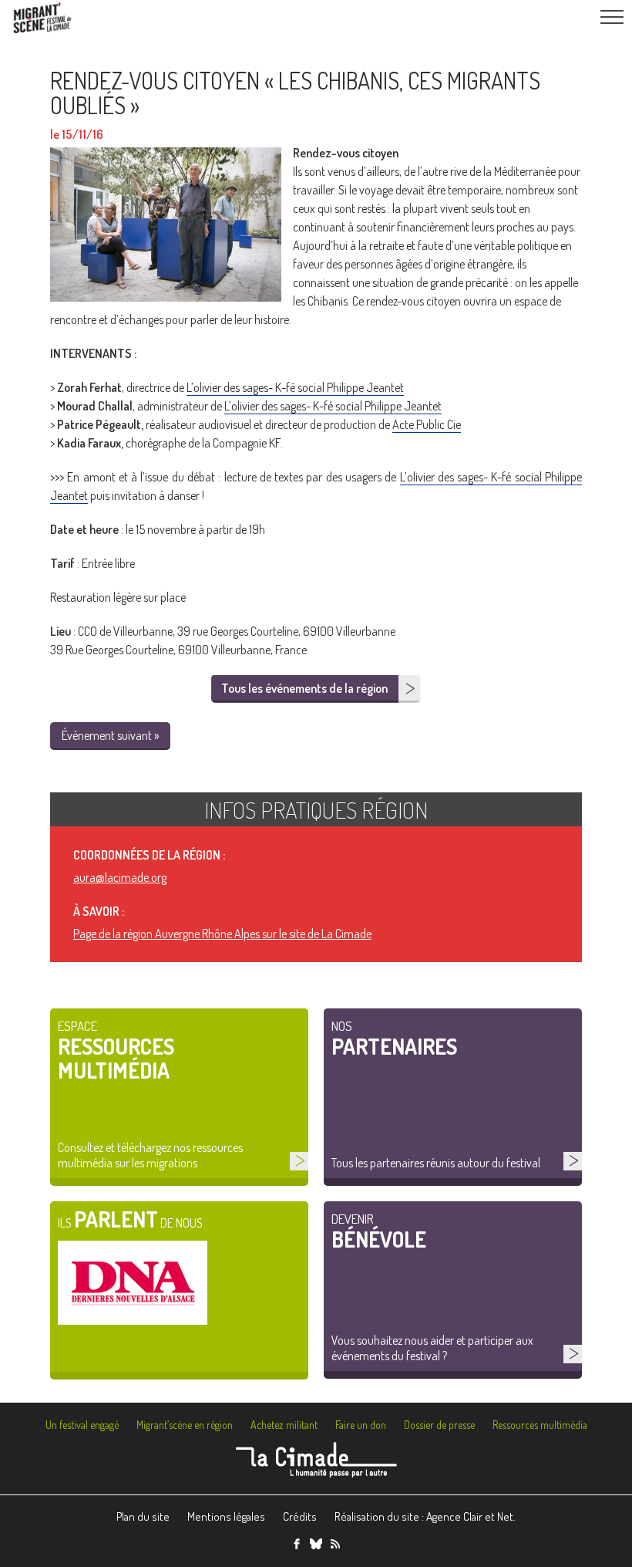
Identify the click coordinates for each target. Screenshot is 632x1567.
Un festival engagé (82, 1424)
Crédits (300, 1516)
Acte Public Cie (426, 424)
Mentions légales (226, 1516)
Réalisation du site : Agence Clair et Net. (425, 1516)
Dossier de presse (439, 1424)
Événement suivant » (110, 735)
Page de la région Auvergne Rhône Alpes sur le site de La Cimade (222, 933)
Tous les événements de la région (304, 688)
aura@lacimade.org (119, 877)
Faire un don (360, 1424)
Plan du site (143, 1516)
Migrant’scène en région (184, 1424)
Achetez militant (284, 1424)
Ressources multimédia (539, 1424)
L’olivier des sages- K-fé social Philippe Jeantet (295, 387)
